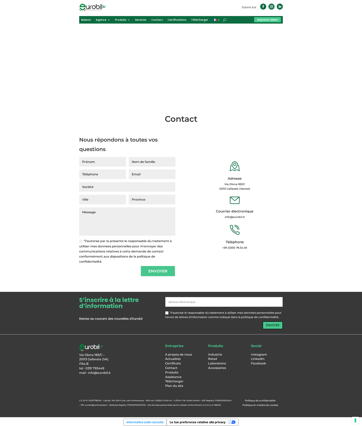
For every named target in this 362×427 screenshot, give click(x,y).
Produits (120, 20)
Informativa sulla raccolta (145, 422)
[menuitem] (216, 20)
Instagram (259, 354)
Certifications (177, 20)
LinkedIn (258, 359)
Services (140, 20)
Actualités (173, 359)
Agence (101, 20)
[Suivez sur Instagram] (271, 7)
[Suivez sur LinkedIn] (280, 7)
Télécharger (199, 20)
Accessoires (217, 368)
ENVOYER (272, 325)
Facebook (258, 363)
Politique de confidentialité (260, 400)
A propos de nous (178, 354)
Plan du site (174, 386)
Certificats (173, 363)
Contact (157, 20)
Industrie (215, 354)
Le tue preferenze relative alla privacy (197, 422)
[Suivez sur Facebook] (263, 7)
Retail (212, 359)
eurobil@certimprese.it (96, 405)
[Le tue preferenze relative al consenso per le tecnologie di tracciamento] (355, 420)
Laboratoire (217, 363)
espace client (267, 20)
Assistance (173, 377)
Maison (86, 20)
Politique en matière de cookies (260, 405)
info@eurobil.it (99, 373)
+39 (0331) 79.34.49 (234, 247)
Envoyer (157, 271)
